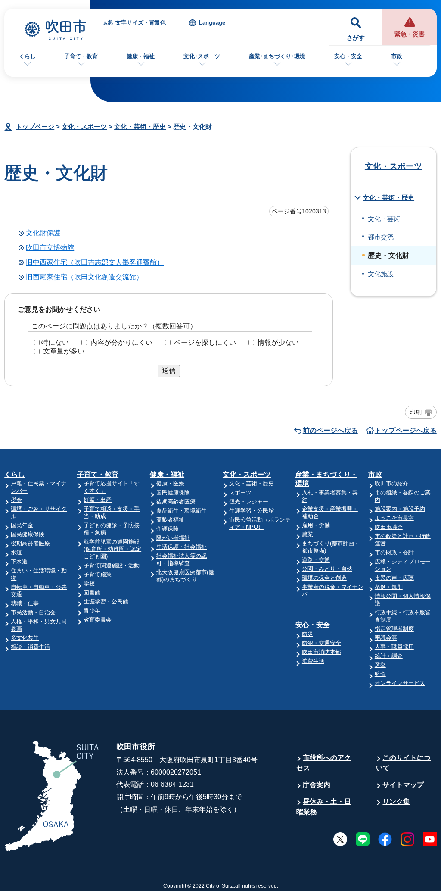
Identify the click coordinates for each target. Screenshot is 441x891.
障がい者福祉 (173, 538)
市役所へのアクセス (323, 763)
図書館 (92, 592)
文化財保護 (43, 233)
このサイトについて (403, 763)
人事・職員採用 (394, 647)
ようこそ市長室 (394, 518)
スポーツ (240, 492)
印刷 (416, 412)
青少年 (92, 610)
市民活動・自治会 (33, 612)
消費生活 (313, 661)
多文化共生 (25, 638)
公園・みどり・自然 (327, 569)
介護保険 (167, 528)
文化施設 (381, 274)
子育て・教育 (81, 56)
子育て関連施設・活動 (112, 565)
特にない (55, 342)
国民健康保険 (27, 534)
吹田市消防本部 (321, 652)
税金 (16, 500)
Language (212, 22)
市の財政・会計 (394, 552)
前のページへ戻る (330, 430)
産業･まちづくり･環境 (277, 56)
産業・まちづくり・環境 (326, 479)
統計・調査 (389, 656)
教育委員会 (98, 619)
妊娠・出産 (98, 500)
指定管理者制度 (394, 628)
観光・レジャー (248, 501)
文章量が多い (63, 351)
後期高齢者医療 (30, 543)
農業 (307, 534)
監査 (380, 674)
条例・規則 (389, 587)
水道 (16, 552)
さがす (356, 37)
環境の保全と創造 (324, 578)
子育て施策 (98, 574)
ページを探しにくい (205, 342)
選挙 (380, 665)
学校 (89, 583)
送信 (169, 370)
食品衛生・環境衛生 (181, 510)
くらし (27, 56)
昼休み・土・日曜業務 (323, 807)
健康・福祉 (141, 56)
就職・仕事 (25, 603)
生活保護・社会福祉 (181, 547)
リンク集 (396, 801)
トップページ (35, 126)
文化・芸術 (384, 219)
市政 (396, 56)
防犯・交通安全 (321, 643)
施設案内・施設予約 (400, 509)
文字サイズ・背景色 (140, 22)
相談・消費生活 (30, 647)
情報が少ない (278, 342)
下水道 (19, 561)
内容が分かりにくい (121, 342)
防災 (307, 634)
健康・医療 (170, 483)
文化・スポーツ (84, 126)
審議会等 (386, 638)
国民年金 (22, 525)
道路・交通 (316, 559)
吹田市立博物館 (50, 247)
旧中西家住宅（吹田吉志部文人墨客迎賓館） (95, 262)
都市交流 (381, 237)
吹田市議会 (389, 527)
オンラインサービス (400, 683)
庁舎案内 (316, 784)
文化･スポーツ (201, 56)
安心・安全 (348, 56)
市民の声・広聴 (394, 578)
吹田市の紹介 (391, 483)
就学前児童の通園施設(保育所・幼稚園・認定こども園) (112, 549)
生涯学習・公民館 (106, 601)
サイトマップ (403, 784)
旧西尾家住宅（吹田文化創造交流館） (84, 277)
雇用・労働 (316, 525)
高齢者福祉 (170, 519)
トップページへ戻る (406, 430)
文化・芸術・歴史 (140, 126)
